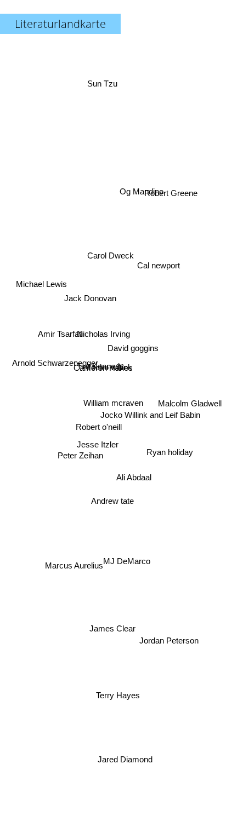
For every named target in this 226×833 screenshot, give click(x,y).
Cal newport (159, 264)
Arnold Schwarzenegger (55, 367)
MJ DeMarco (127, 554)
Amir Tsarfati (60, 325)
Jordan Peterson (167, 649)
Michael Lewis (41, 288)
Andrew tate (110, 498)
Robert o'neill (95, 419)
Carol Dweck (115, 250)
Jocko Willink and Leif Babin (150, 411)
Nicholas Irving (102, 332)
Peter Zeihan (80, 457)
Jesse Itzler (97, 448)
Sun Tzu (103, 84)
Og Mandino (140, 186)
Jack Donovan (90, 298)
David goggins (133, 353)
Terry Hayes (117, 695)
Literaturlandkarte (60, 23)
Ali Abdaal (133, 485)
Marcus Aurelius (77, 576)
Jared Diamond (125, 759)
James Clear (123, 626)
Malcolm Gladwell (190, 414)
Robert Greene (173, 201)
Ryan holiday (171, 446)
